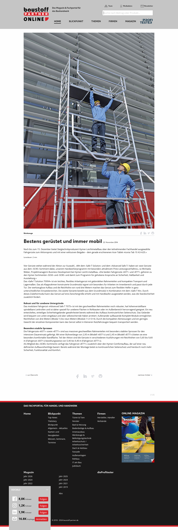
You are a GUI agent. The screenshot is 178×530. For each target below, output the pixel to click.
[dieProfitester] (146, 22)
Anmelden (41, 519)
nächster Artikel (144, 375)
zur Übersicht (32, 375)
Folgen (43, 499)
